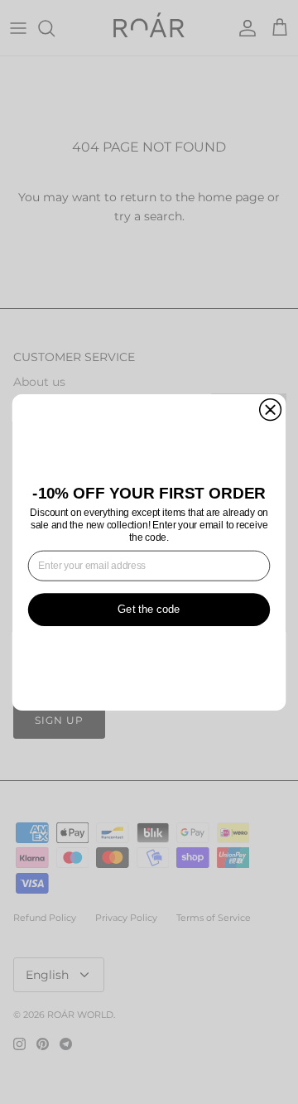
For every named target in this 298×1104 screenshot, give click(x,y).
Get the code (149, 609)
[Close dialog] (270, 409)
